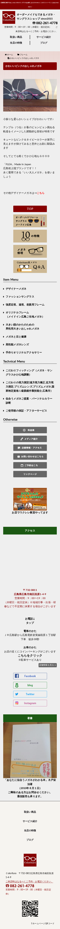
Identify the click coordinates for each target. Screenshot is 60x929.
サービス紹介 (43, 37)
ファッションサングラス (20, 296)
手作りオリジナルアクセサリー (24, 352)
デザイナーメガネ (16, 289)
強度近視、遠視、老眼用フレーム (25, 304)
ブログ (43, 43)
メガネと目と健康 (16, 336)
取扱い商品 (16, 37)
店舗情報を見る (46, 665)
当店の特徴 (16, 43)
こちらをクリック (30, 655)
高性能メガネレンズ (17, 344)
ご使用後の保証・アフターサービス (26, 410)
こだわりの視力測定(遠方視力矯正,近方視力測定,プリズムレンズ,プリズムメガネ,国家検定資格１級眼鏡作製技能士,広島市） (30, 386)
